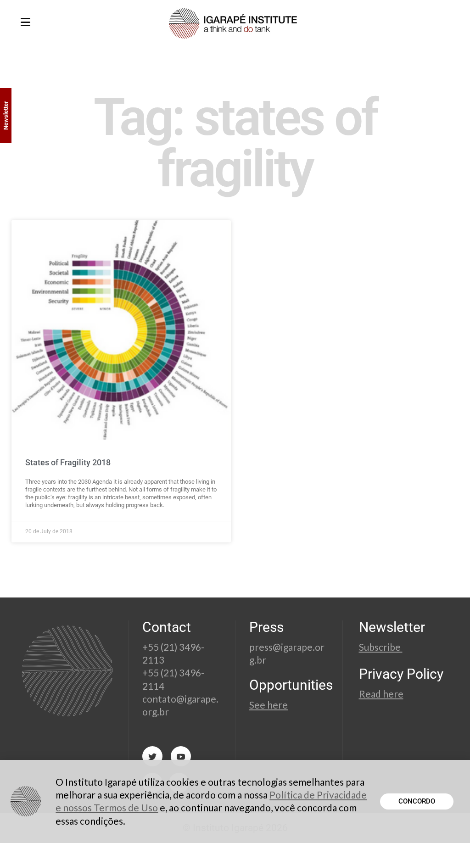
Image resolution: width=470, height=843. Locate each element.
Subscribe (381, 647)
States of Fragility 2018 (68, 462)
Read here (381, 693)
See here (268, 704)
